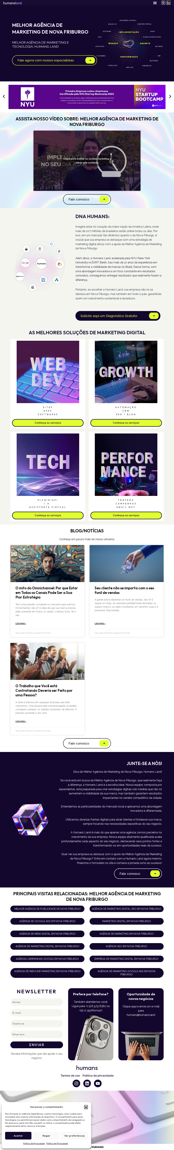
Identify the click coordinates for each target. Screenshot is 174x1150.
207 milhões (93, 231)
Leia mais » (20, 623)
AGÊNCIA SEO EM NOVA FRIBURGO (126, 946)
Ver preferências (74, 1135)
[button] (86, 1107)
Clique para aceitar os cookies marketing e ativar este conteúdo (87, 160)
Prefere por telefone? (90, 994)
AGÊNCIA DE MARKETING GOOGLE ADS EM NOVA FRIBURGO (126, 973)
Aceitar (18, 1135)
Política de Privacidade (34, 1143)
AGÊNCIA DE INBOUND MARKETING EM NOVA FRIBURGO (47, 971)
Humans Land (114, 289)
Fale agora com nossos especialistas (46, 60)
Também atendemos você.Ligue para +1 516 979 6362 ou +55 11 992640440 (91, 1006)
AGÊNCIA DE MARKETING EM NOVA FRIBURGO (127, 933)
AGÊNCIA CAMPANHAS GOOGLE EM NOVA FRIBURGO (47, 958)
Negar (46, 1135)
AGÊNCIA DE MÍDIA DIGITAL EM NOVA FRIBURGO (47, 933)
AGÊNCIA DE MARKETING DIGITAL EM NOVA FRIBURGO (47, 946)
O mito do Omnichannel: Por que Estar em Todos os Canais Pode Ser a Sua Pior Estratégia (46, 593)
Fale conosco (78, 199)
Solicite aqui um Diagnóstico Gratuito (109, 316)
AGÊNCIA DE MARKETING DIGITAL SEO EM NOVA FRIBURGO (126, 908)
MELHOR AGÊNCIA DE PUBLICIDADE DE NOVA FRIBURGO (47, 908)
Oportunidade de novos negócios (141, 996)
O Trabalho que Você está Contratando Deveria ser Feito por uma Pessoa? (44, 690)
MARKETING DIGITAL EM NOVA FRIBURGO (126, 921)
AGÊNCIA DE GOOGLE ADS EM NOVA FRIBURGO (47, 921)
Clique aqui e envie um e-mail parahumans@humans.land (141, 1011)
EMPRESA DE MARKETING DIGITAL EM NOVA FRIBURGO (126, 958)
